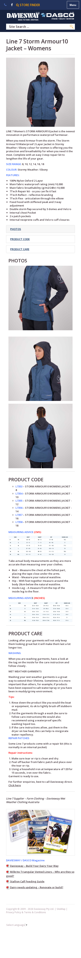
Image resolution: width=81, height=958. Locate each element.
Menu (73, 5)
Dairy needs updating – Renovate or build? (36, 887)
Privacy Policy (13, 912)
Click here (14, 785)
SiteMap (61, 908)
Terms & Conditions (35, 912)
